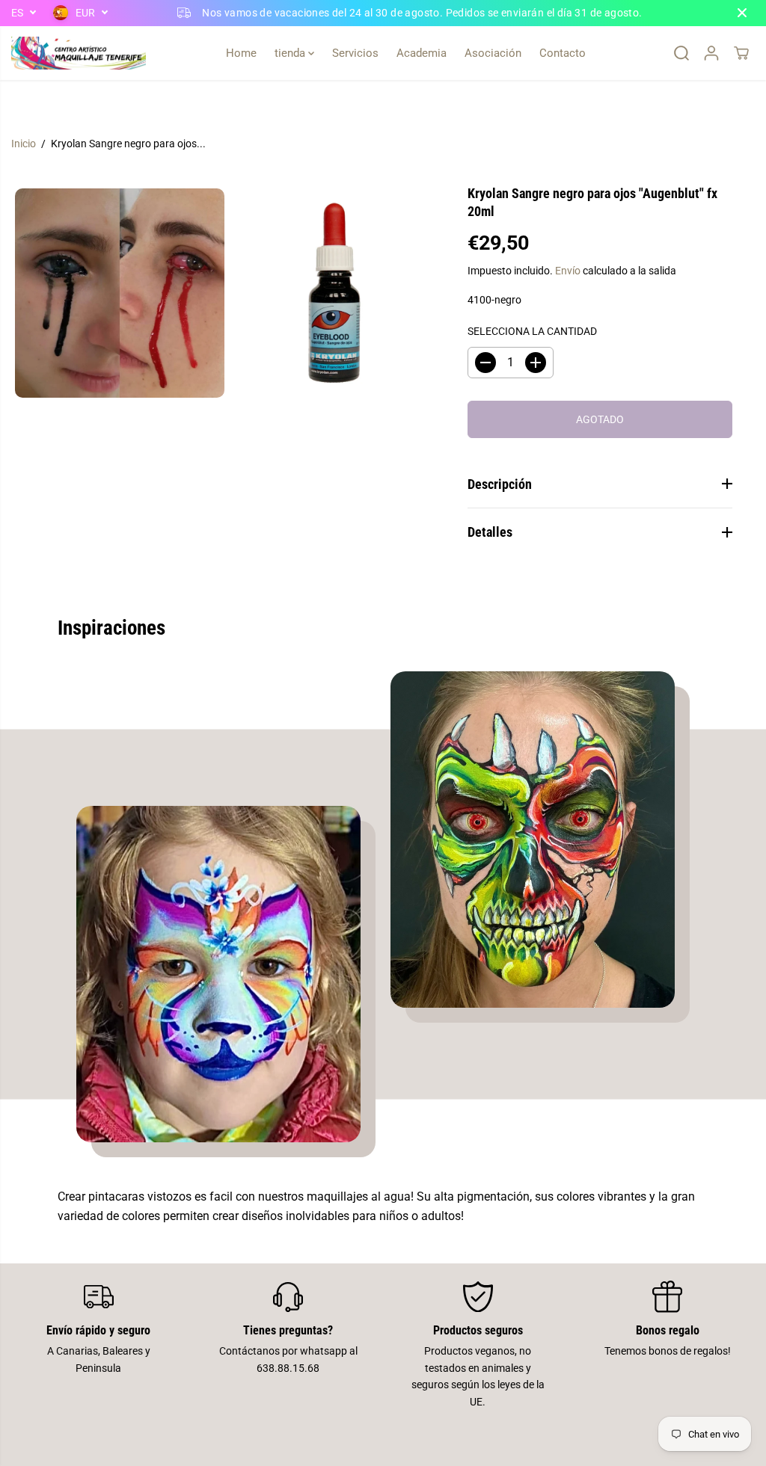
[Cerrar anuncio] (742, 12)
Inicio (23, 144)
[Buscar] (681, 53)
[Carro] (741, 53)
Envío (567, 271)
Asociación (493, 53)
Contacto (562, 53)
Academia (421, 53)
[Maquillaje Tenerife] (78, 53)
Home (241, 53)
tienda (291, 53)
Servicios (355, 53)
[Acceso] (711, 53)
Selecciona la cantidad (532, 331)
